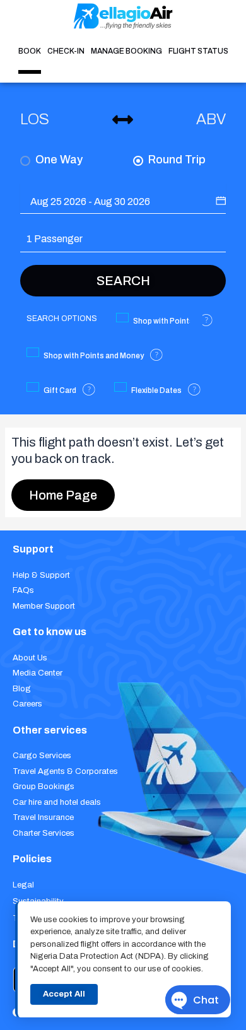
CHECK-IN (66, 51)
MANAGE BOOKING (126, 51)
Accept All (64, 994)
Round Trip (176, 159)
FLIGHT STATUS (198, 51)
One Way (58, 159)
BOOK (29, 51)
